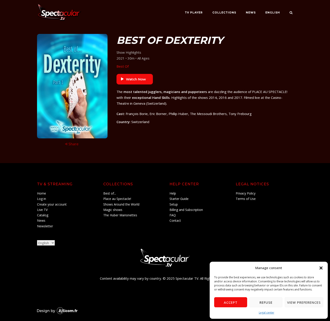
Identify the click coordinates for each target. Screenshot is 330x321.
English (272, 12)
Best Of (123, 66)
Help (172, 193)
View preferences (304, 302)
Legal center (266, 312)
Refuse (266, 302)
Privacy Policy (245, 193)
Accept (231, 302)
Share (73, 144)
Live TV (42, 210)
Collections (224, 12)
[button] (321, 268)
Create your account (52, 204)
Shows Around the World (121, 204)
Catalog (42, 215)
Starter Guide (179, 199)
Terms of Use (246, 199)
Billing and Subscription (186, 210)
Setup (173, 204)
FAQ (172, 215)
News (251, 12)
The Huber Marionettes (120, 215)
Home (41, 193)
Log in (41, 199)
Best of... (109, 193)
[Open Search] (291, 13)
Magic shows (112, 210)
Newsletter (45, 226)
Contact (175, 220)
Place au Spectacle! (117, 199)
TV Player (194, 12)
